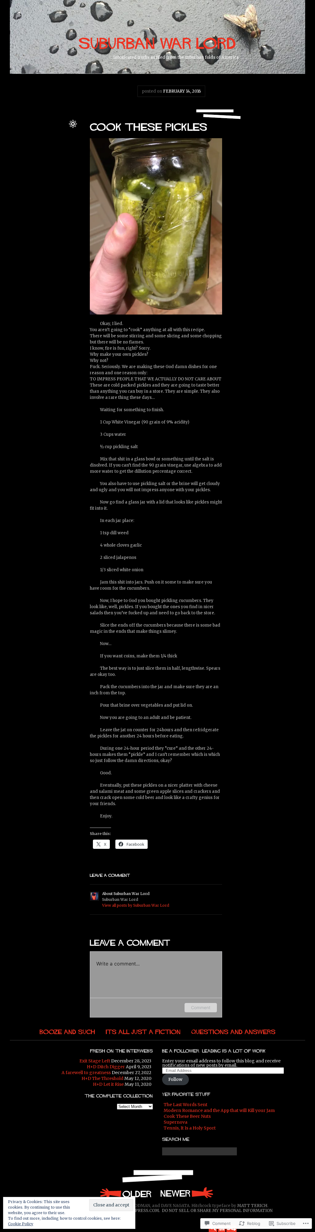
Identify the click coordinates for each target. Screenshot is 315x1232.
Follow (175, 1079)
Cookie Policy (20, 1224)
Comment (200, 1007)
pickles (58, 156)
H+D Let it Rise (108, 1084)
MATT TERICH (252, 1205)
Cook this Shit (52, 142)
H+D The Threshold (102, 1078)
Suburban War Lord (47, 129)
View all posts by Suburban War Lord (135, 905)
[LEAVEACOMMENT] (110, 874)
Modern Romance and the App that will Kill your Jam (219, 1110)
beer (43, 149)
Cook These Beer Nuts (187, 1116)
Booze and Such (49, 136)
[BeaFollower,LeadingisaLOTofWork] (214, 1050)
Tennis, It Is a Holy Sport (190, 1128)
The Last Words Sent (185, 1104)
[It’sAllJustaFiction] (143, 1031)
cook (21, 156)
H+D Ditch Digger (106, 1066)
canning (56, 149)
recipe (59, 162)
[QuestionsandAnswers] (233, 1031)
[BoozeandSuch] (67, 1031)
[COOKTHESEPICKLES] (148, 126)
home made (39, 156)
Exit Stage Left (94, 1061)
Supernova (175, 1122)
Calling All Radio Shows (186, 1193)
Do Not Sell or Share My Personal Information (217, 1210)
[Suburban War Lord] (157, 42)
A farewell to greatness (86, 1072)
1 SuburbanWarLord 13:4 (125, 1193)
